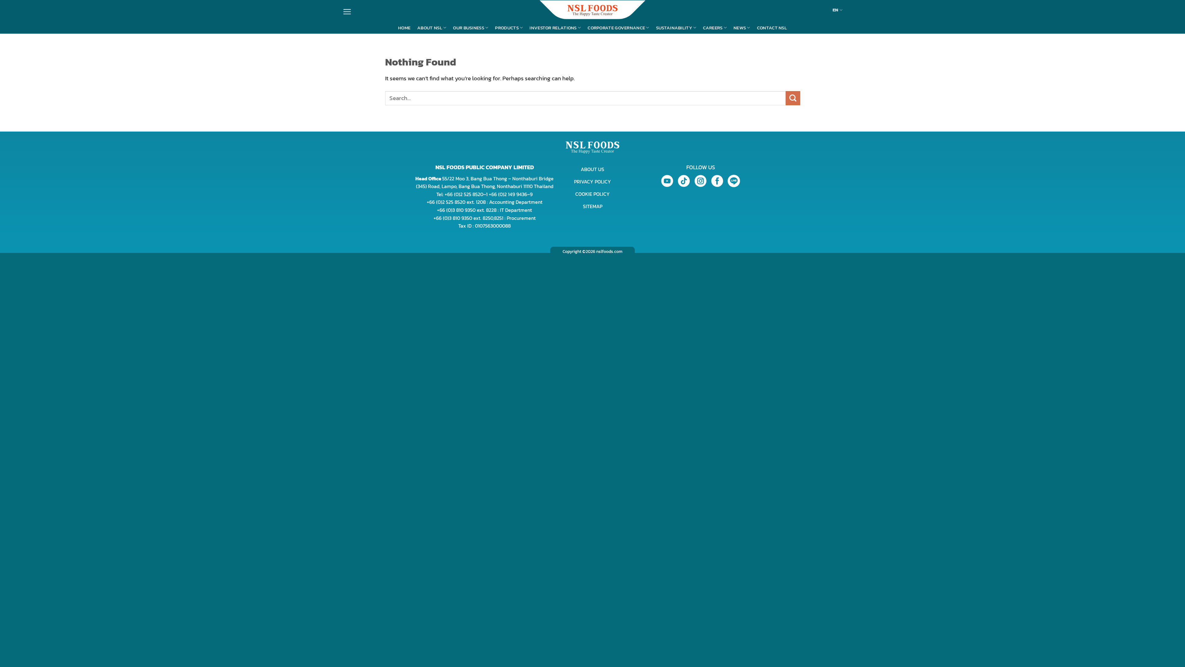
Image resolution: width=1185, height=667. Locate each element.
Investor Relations (553, 27)
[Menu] (347, 11)
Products (506, 27)
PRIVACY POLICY (592, 181)
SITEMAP (592, 206)
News (740, 27)
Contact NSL (772, 27)
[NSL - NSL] (592, 9)
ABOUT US (592, 169)
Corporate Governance (616, 27)
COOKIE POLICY (592, 194)
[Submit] (793, 98)
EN (835, 9)
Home (404, 27)
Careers (712, 27)
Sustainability (674, 27)
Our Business (468, 27)
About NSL (429, 27)
